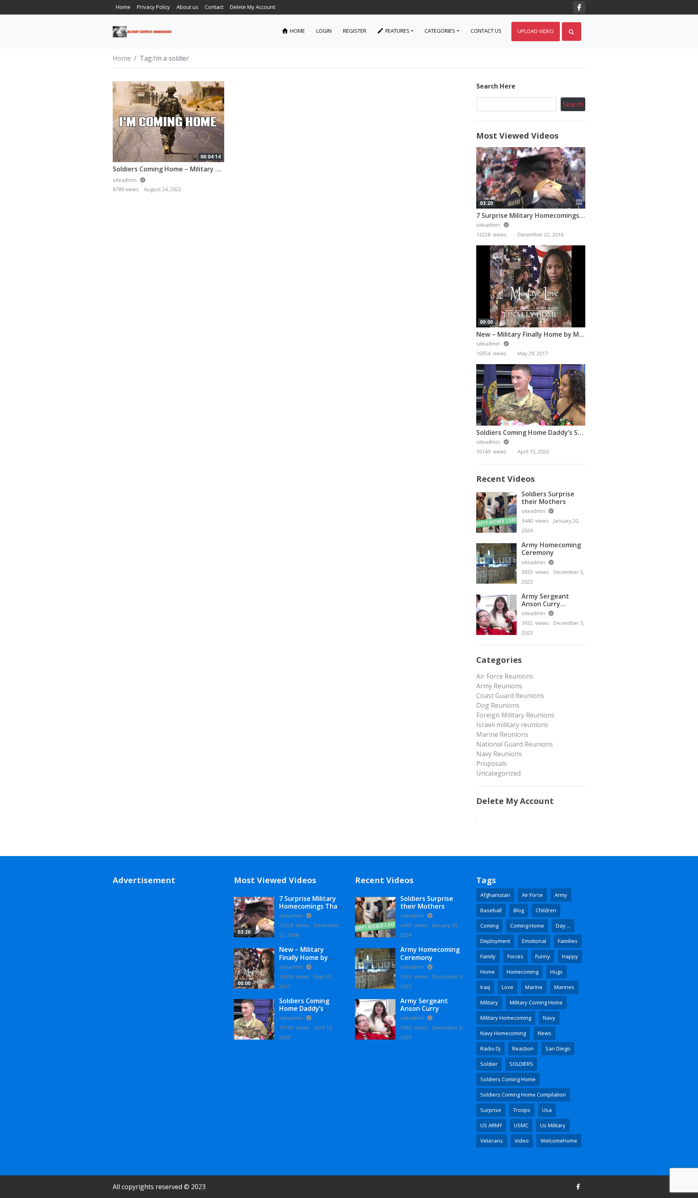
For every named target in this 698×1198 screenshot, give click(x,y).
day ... (563, 925)
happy (570, 956)
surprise (490, 1110)
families (568, 941)
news (544, 1033)
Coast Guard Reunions (510, 695)
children (546, 910)
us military (553, 1125)
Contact (214, 7)
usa (547, 1110)
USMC (521, 1125)
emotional (534, 941)
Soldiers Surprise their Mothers (547, 497)
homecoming (522, 971)
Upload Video (535, 31)
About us (187, 7)
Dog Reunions (497, 705)
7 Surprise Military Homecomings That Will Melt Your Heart (569, 215)
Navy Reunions (499, 753)
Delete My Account (252, 7)
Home (123, 7)
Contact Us (486, 30)
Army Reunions (499, 685)
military (489, 1002)
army (561, 894)
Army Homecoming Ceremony (551, 548)
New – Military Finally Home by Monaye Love (545, 334)
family (488, 956)
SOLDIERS (521, 1063)
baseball (491, 910)
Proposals (491, 763)
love (507, 987)
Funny (542, 956)
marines (564, 987)
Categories (440, 30)
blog (518, 910)
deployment (495, 941)
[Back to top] (25, 1150)
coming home (527, 925)
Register (354, 30)
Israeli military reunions (512, 724)
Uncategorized (498, 773)
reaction (523, 1048)
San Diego (557, 1048)
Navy (549, 1017)
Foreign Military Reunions (515, 715)
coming (489, 925)
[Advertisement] (167, 1016)
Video (522, 1140)
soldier (489, 1063)
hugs (556, 971)
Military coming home (536, 1002)
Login (324, 30)
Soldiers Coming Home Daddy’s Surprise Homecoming (559, 432)
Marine (533, 987)
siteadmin (488, 224)
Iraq (485, 987)
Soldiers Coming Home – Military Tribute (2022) (187, 169)
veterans (491, 1140)
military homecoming (505, 1017)
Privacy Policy (153, 7)
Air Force (532, 894)
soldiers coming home (508, 1079)
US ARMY (491, 1125)
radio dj (490, 1048)
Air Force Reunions (504, 676)
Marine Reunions (502, 734)
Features (397, 30)
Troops (521, 1110)
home (487, 971)
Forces (515, 956)
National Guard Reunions (514, 744)
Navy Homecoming (503, 1033)
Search (573, 104)
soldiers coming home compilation (523, 1094)
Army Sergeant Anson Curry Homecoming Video (551, 604)
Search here (495, 86)
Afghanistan (495, 894)
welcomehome (558, 1140)
